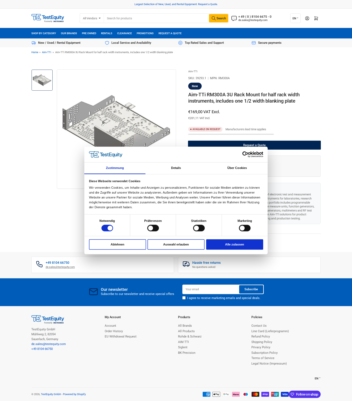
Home (34, 52)
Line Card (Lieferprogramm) (270, 331)
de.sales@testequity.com (252, 20)
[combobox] (166, 18)
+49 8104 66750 (42, 349)
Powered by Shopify (74, 394)
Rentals (106, 33)
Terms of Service (262, 358)
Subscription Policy (264, 353)
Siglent (182, 347)
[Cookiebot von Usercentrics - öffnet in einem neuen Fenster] (245, 154)
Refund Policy (260, 336)
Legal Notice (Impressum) (269, 363)
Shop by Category (43, 33)
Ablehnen (117, 244)
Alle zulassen (234, 244)
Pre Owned (89, 33)
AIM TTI (183, 342)
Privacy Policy (260, 347)
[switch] (153, 228)
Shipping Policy (261, 342)
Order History (114, 331)
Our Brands (69, 33)
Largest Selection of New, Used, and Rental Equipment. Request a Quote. (176, 4)
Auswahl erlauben (176, 244)
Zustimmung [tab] (115, 168)
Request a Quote (170, 33)
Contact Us (259, 326)
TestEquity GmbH (51, 394)
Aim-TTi (46, 52)
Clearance (124, 33)
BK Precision (186, 353)
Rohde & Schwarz (189, 336)
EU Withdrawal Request (120, 336)
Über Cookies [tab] (237, 168)
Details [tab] (176, 168)
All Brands (185, 326)
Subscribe (251, 289)
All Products (186, 331)
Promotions (145, 33)
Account (110, 326)
